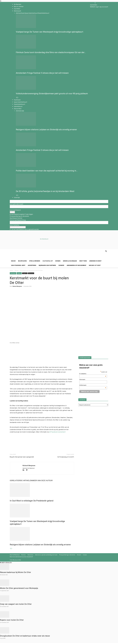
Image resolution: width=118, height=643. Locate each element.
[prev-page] (10, 548)
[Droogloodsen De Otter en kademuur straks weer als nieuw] (59, 630)
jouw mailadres (14, 225)
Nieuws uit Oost (95, 265)
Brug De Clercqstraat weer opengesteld (22, 457)
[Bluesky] (27, 470)
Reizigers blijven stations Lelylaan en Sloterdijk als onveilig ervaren (40, 544)
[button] (106, 251)
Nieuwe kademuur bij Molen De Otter (15, 572)
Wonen (57, 261)
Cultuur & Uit (48, 261)
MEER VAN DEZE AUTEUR (42, 480)
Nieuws (16, 270)
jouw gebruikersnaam (16, 204)
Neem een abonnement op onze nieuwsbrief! (21, 556)
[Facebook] (11, 293)
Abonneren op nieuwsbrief (76, 265)
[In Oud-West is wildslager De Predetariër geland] (42, 490)
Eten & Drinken (34, 261)
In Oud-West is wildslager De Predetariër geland (31, 501)
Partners (23, 555)
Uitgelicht (25, 273)
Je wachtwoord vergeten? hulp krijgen (21, 214)
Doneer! (61, 265)
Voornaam (82, 379)
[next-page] (11, 548)
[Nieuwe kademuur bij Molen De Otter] (59, 567)
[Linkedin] (24, 293)
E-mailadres (92, 373)
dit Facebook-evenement (57, 432)
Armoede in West (95, 261)
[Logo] (24, 258)
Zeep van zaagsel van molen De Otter (16, 604)
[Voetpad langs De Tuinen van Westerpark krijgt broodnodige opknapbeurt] (42, 510)
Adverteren (32, 265)
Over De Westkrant (15, 555)
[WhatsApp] (16, 293)
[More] (33, 293)
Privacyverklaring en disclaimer (19, 216)
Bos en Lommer (19, 6)
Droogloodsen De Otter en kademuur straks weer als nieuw (25, 636)
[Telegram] (28, 293)
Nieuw (13, 261)
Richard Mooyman (17, 286)
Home (11, 270)
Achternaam (92, 385)
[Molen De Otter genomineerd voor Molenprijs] (59, 582)
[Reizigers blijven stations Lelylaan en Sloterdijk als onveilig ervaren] (42, 534)
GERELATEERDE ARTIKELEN (21, 480)
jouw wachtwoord (15, 210)
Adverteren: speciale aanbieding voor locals (46, 555)
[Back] (95, 3)
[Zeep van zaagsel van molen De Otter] (59, 598)
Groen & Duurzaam (70, 261)
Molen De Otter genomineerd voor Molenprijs (19, 588)
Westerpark (31, 273)
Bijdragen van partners (47, 265)
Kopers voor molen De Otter (12, 620)
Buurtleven (22, 261)
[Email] (20, 293)
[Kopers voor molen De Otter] (59, 614)
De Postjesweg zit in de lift (66, 457)
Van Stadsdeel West (18, 265)
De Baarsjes (17, 4)
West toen (83, 261)
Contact (85, 555)
